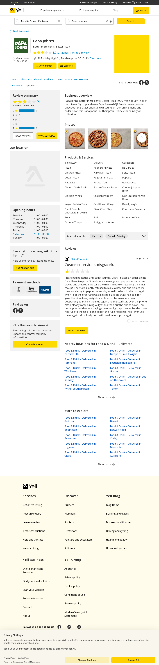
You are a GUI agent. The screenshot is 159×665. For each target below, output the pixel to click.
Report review (140, 321)
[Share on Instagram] (69, 627)
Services (29, 496)
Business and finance (118, 522)
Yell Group (72, 560)
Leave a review (31, 522)
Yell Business (29, 2)
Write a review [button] (46, 136)
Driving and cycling (117, 531)
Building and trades (117, 513)
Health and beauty (116, 539)
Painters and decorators (78, 539)
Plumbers (70, 513)
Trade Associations (34, 531)
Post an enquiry (32, 513)
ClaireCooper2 (78, 259)
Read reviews (23, 136)
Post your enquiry (88, 10)
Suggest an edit (25, 267)
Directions (96, 58)
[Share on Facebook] (141, 82)
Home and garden (116, 548)
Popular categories (50, 10)
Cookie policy (72, 586)
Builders (69, 505)
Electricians (70, 531)
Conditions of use (74, 594)
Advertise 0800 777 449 (135, 2)
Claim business (35, 344)
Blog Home (112, 505)
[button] (59, 21)
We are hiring (31, 548)
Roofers (69, 522)
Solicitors (69, 548)
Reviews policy (72, 603)
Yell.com (14, 2)
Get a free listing (110, 2)
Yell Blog (113, 496)
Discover (71, 496)
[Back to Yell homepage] (17, 10)
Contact (27, 607)
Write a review (80, 52)
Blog (115, 10)
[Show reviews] (25, 102)
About (26, 615)
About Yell (70, 568)
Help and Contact (33, 539)
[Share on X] (146, 82)
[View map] (35, 176)
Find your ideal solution (36, 581)
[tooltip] (110, 21)
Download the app (88, 2)
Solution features (33, 598)
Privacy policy (72, 577)
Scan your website (33, 589)
